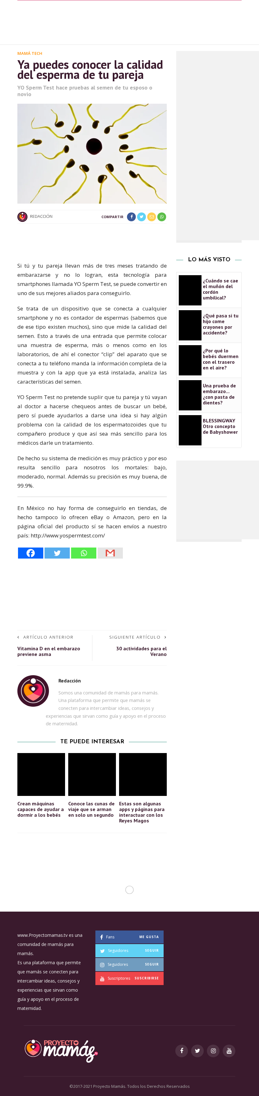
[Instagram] (213, 1051)
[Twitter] (57, 553)
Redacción (41, 216)
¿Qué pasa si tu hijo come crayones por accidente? (220, 324)
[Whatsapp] (83, 553)
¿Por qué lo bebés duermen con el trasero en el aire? (220, 359)
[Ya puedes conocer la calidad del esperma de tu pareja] (92, 153)
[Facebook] (30, 553)
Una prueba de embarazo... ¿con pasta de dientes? (219, 394)
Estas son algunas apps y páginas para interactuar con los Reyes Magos (142, 812)
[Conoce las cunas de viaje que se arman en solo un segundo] (92, 773)
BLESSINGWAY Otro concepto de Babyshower (220, 426)
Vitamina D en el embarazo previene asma (48, 651)
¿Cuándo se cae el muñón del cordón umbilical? (220, 289)
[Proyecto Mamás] (61, 1050)
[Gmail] (110, 553)
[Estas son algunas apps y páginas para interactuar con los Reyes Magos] (143, 773)
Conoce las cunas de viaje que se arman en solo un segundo (91, 809)
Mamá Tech (29, 53)
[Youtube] (229, 1051)
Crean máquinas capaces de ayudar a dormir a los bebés (40, 809)
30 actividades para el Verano (141, 651)
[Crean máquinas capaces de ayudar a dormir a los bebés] (41, 773)
